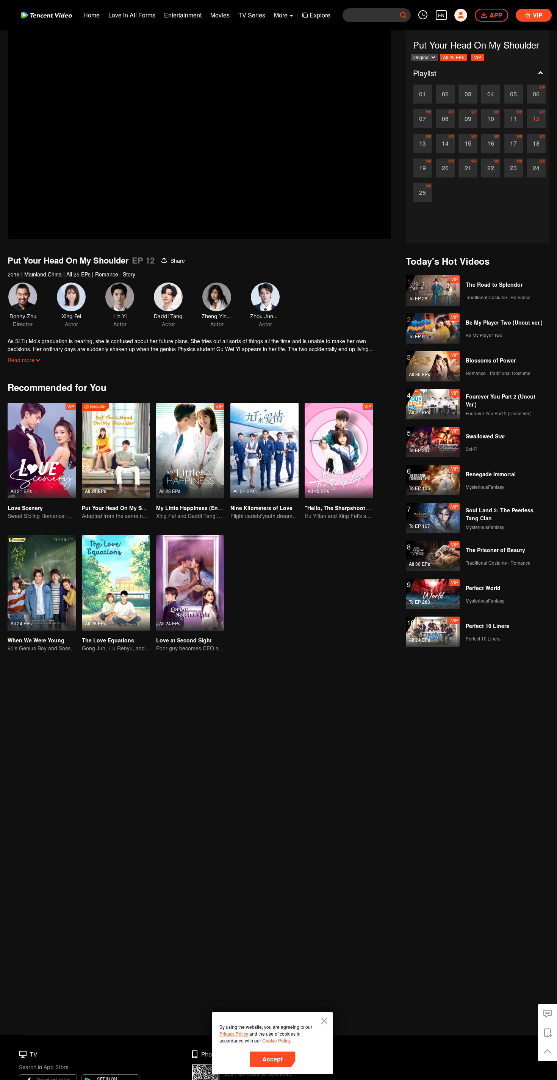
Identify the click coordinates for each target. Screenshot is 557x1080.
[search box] (403, 15)
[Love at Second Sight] (190, 583)
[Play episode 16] (490, 143)
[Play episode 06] (536, 94)
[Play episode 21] (467, 168)
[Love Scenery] (42, 450)
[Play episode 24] (536, 168)
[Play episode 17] (513, 143)
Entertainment (183, 15)
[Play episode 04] (490, 94)
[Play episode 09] (467, 118)
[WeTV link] (46, 15)
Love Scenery (25, 508)
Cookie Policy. (276, 1040)
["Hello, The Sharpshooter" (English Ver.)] (339, 450)
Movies (220, 15)
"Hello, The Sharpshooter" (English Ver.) (356, 508)
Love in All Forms (131, 15)
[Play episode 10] (490, 118)
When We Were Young (36, 640)
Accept (272, 1059)
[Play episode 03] (467, 94)
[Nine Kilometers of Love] (264, 450)
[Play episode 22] (490, 168)
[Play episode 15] (467, 143)
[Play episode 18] (536, 143)
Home (91, 15)
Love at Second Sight (184, 640)
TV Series (251, 15)
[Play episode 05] (513, 94)
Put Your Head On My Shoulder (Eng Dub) (135, 508)
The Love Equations (108, 640)
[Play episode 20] (445, 168)
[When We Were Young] (42, 583)
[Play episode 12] (536, 118)
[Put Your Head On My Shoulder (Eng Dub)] (116, 450)
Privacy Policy (233, 1033)
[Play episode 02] (445, 94)
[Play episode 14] (445, 143)
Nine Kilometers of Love (261, 508)
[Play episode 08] (445, 118)
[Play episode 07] (422, 118)
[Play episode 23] (513, 168)
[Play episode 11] (513, 118)
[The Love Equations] (116, 583)
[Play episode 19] (422, 168)
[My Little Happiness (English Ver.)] (190, 450)
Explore (320, 15)
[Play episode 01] (422, 94)
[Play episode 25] (422, 192)
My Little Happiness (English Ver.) (199, 508)
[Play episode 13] (422, 143)
